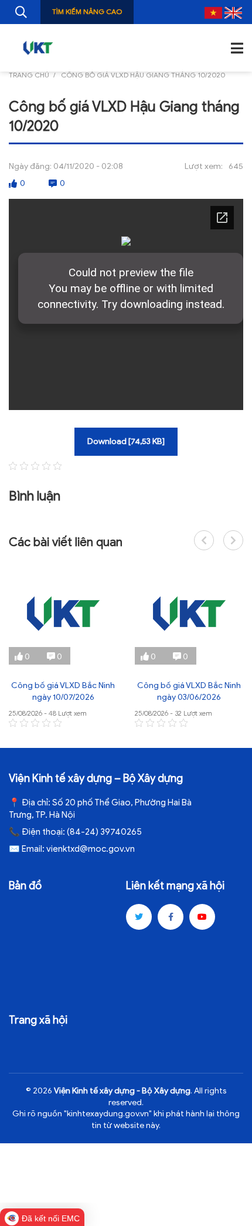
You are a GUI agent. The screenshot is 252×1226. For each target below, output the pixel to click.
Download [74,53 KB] (126, 441)
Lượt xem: (204, 166)
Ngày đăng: (30, 166)
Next (233, 540)
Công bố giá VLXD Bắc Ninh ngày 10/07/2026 (63, 691)
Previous (204, 540)
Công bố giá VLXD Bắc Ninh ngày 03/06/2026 (189, 691)
